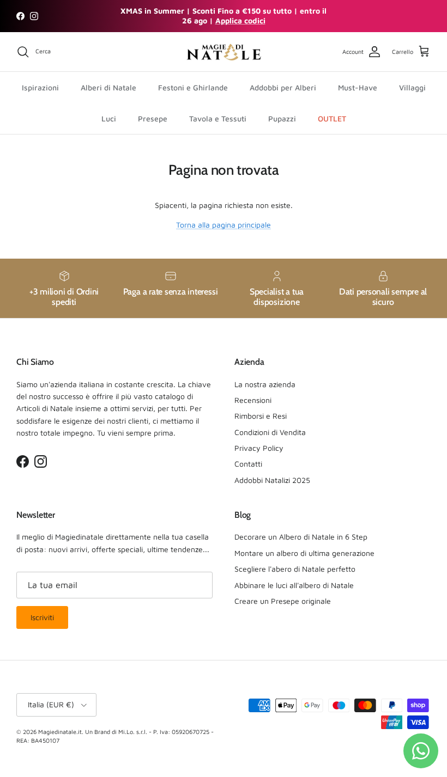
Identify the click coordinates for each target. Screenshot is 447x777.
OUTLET (332, 118)
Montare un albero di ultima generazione (304, 553)
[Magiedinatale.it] (223, 52)
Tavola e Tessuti (217, 118)
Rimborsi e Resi (260, 415)
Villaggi (412, 87)
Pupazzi (282, 118)
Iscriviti (42, 617)
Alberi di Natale (108, 87)
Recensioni (252, 400)
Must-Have (357, 87)
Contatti (248, 463)
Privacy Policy (258, 447)
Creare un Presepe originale (282, 600)
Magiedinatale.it (60, 731)
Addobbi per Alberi (283, 87)
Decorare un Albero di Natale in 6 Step (300, 536)
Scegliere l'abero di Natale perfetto (294, 568)
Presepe (152, 118)
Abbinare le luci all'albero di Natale (294, 585)
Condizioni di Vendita (270, 432)
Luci (108, 118)
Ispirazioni (40, 87)
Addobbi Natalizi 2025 (272, 480)
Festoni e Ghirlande (193, 87)
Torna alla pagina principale (223, 224)
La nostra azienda (264, 384)
